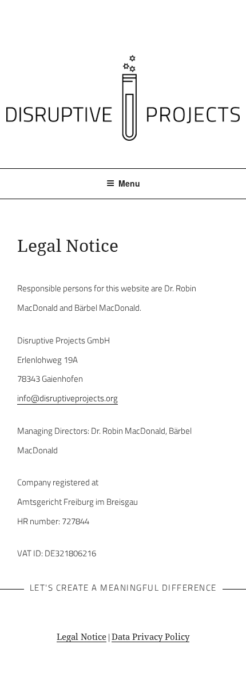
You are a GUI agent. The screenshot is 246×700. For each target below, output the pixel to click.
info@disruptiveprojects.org (67, 398)
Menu (129, 183)
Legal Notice (81, 636)
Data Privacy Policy (150, 636)
